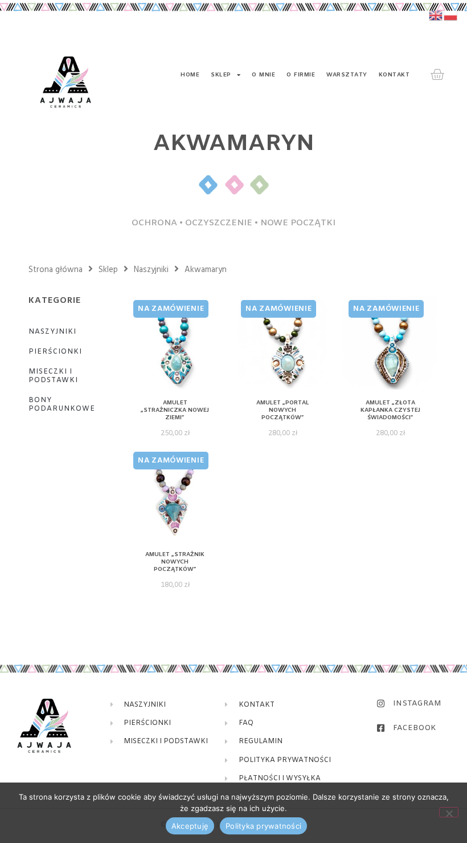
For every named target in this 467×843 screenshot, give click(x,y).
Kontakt (394, 75)
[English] (436, 15)
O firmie (300, 75)
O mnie (263, 75)
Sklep (221, 75)
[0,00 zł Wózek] (437, 75)
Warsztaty (346, 75)
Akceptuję (189, 825)
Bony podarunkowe (61, 405)
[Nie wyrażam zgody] (448, 812)
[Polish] (451, 15)
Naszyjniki (151, 270)
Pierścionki (55, 351)
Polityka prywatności (263, 825)
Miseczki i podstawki (53, 376)
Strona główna (55, 270)
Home (190, 75)
